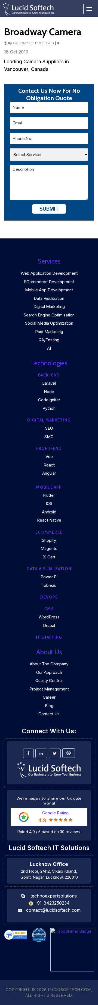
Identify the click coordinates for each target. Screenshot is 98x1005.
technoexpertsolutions (53, 896)
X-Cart (49, 557)
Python (49, 408)
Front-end (49, 448)
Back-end (49, 375)
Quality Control (49, 680)
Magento (49, 548)
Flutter (49, 495)
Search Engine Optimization (49, 315)
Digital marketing (49, 420)
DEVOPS (49, 597)
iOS (49, 503)
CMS (49, 608)
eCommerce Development (49, 281)
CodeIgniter (49, 399)
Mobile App (49, 487)
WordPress (49, 617)
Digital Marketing (49, 306)
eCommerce (49, 532)
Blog (49, 705)
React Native (49, 520)
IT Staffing (49, 637)
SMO (49, 436)
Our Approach (49, 672)
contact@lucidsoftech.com (53, 910)
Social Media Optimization (49, 323)
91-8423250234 (53, 903)
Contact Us (49, 713)
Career (49, 697)
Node (49, 391)
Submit (49, 209)
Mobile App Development (49, 289)
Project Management (49, 689)
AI (49, 348)
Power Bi (49, 576)
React (49, 465)
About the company (49, 663)
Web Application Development (49, 273)
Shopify (49, 540)
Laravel (49, 383)
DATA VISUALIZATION (49, 568)
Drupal (49, 625)
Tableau (49, 585)
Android (49, 512)
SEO (49, 428)
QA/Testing (49, 339)
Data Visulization (49, 298)
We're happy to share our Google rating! (49, 801)
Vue (49, 456)
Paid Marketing (49, 331)
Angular (49, 473)
